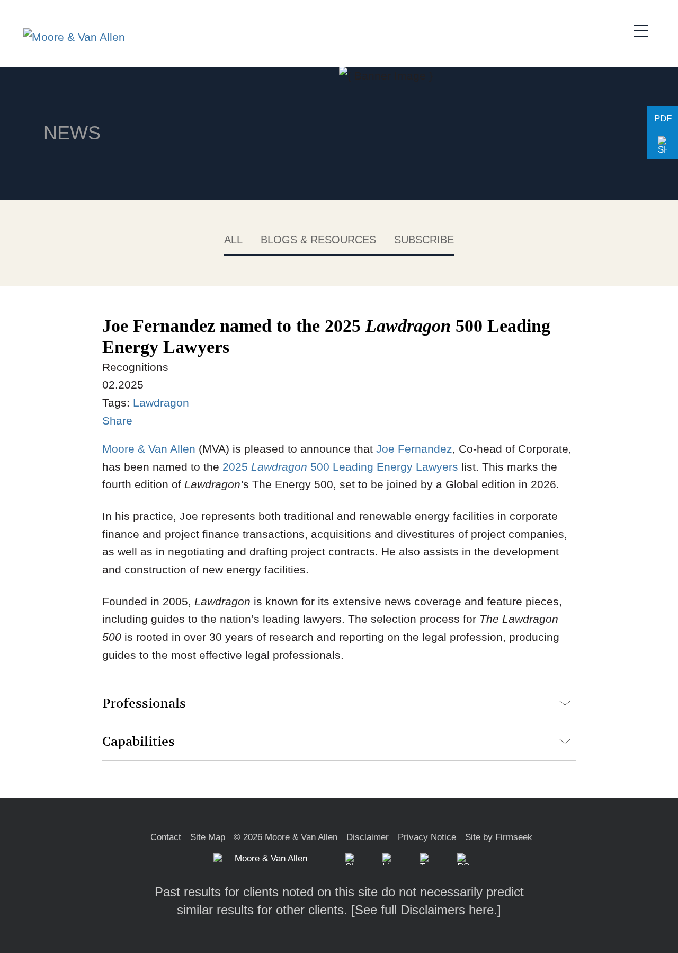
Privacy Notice (427, 837)
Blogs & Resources (318, 239)
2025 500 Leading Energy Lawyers (338, 467)
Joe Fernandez (412, 449)
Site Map (207, 837)
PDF (663, 118)
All (233, 239)
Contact (165, 837)
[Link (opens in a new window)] (388, 859)
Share (117, 420)
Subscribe (424, 239)
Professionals (144, 703)
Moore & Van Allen (148, 449)
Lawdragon (161, 402)
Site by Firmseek (498, 837)
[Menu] (644, 29)
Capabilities (138, 742)
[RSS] (463, 859)
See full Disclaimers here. (426, 910)
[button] (662, 146)
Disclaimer (367, 837)
